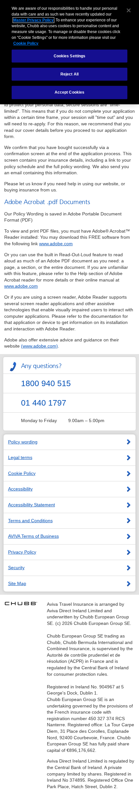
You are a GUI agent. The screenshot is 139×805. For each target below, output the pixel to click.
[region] (69, 52)
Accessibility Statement (31, 504)
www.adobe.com (56, 243)
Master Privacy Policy (33, 20)
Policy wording (22, 441)
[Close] (129, 10)
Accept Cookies (70, 92)
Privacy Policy (22, 552)
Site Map (17, 583)
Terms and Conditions (30, 520)
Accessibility (20, 488)
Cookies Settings (70, 56)
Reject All (69, 74)
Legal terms (20, 457)
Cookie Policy (22, 473)
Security (16, 567)
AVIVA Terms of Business (33, 536)
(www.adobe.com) (39, 346)
